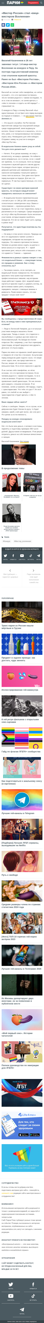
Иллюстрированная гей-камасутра (20, 690)
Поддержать (33, 3)
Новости (17, 20)
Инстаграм (24, 441)
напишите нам (7, 1193)
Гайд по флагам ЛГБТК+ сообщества (21, 751)
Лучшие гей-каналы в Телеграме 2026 (21, 969)
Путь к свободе (10, 875)
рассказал (30, 116)
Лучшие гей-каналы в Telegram (18, 813)
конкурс (7, 541)
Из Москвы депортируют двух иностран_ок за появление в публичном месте (17, 1001)
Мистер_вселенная (23, 541)
